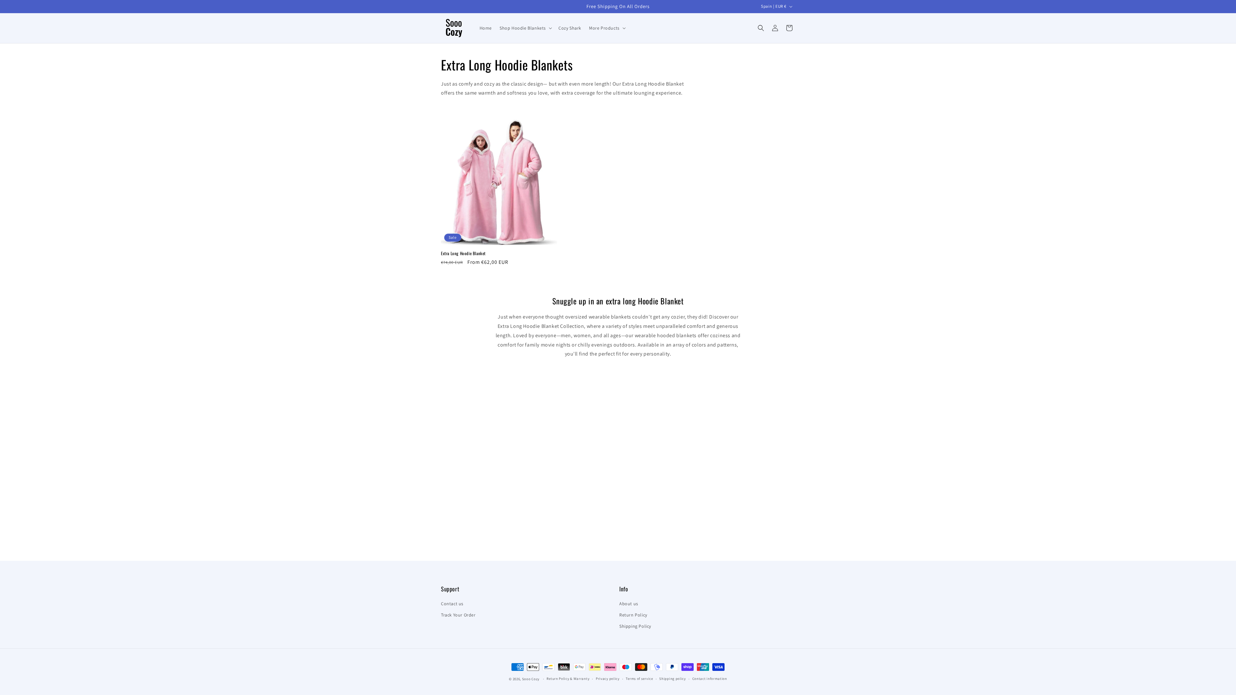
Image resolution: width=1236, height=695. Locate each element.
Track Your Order (458, 615)
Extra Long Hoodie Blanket (463, 253)
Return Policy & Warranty (568, 678)
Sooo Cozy (530, 679)
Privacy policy (608, 678)
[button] (525, 28)
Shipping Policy (635, 626)
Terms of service (639, 678)
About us (628, 604)
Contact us (452, 604)
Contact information (709, 678)
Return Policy (633, 615)
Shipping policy (672, 678)
